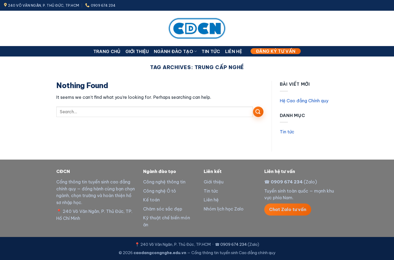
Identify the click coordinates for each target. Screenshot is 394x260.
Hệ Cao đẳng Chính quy (304, 100)
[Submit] (258, 112)
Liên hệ (233, 51)
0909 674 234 (287, 181)
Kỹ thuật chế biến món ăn (166, 221)
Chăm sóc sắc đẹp (162, 209)
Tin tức (211, 51)
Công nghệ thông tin (164, 181)
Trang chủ (107, 51)
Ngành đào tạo (173, 51)
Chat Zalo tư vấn (287, 209)
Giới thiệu (137, 51)
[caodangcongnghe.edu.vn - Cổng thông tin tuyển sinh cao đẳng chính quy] (197, 28)
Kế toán (151, 199)
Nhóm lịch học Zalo (224, 209)
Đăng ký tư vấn (275, 51)
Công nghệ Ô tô (159, 191)
